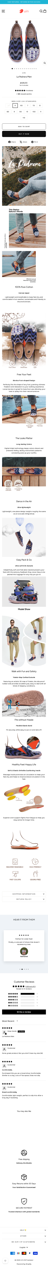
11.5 (24, 118)
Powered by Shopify (24, 1264)
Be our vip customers (23, 1242)
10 (27, 112)
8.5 (8, 112)
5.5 (9, 105)
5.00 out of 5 (30, 987)
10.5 (34, 112)
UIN (24, 73)
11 (40, 112)
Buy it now (24, 134)
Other (23, 1236)
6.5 (21, 105)
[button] (20, 91)
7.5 (34, 105)
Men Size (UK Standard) (24, 101)
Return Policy (24, 899)
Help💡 (23, 1230)
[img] (7, 1028)
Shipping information (24, 894)
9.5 (20, 112)
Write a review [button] (24, 1012)
